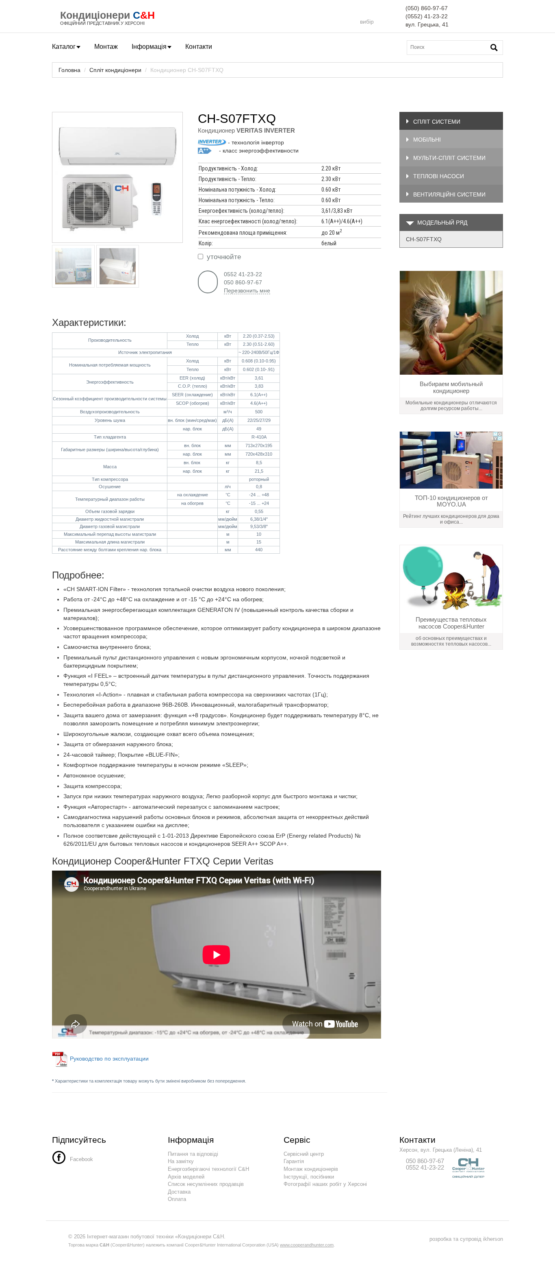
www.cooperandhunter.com (307, 1244)
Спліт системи (436, 121)
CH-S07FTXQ (424, 239)
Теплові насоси (438, 176)
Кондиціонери (95, 15)
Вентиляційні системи (449, 194)
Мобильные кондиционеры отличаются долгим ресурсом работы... (451, 405)
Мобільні (427, 139)
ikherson (493, 1239)
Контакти (198, 46)
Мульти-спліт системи (449, 158)
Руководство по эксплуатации (110, 1058)
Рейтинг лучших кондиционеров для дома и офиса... (451, 519)
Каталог (64, 46)
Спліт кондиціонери (115, 70)
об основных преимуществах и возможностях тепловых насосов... (451, 641)
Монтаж (106, 46)
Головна (69, 70)
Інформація (149, 46)
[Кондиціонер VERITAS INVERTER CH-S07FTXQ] (117, 177)
